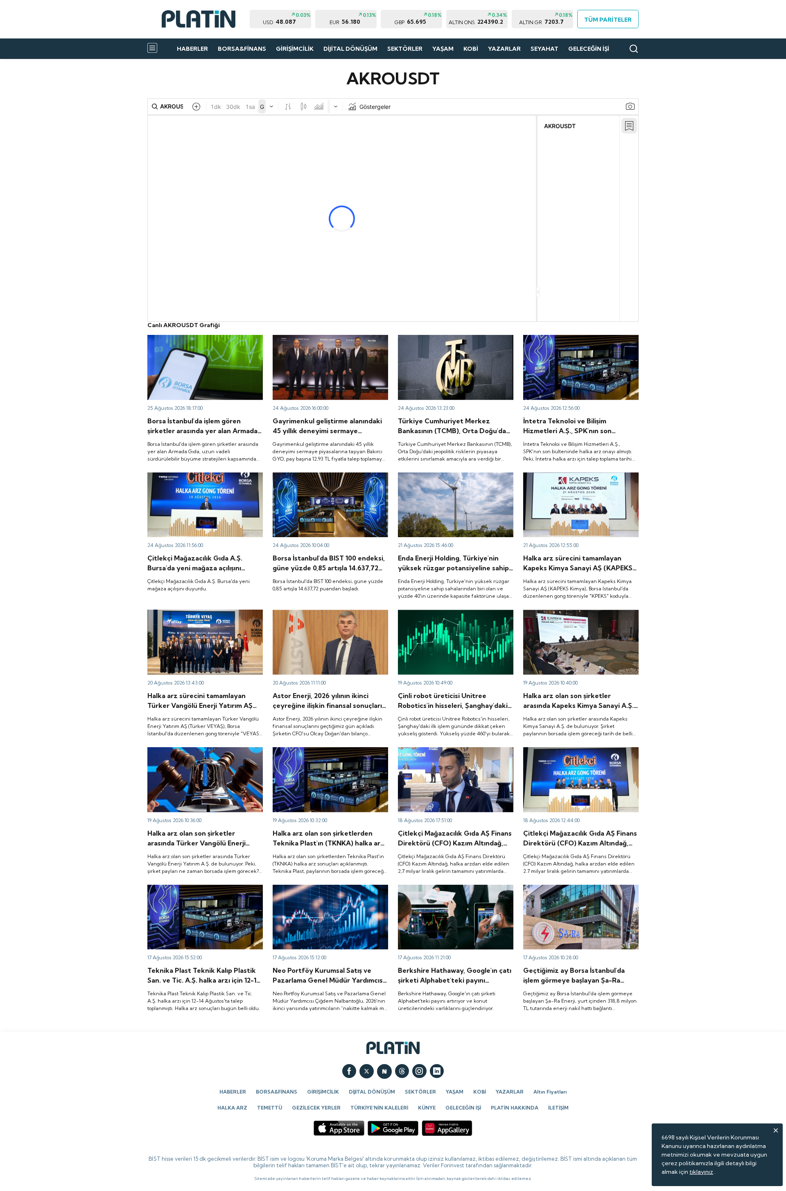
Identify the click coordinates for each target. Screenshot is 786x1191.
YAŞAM (443, 48)
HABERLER (192, 48)
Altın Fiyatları (550, 1092)
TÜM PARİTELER (607, 19)
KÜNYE (427, 1108)
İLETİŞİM (558, 1108)
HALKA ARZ (232, 1108)
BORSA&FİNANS (242, 48)
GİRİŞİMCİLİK (295, 48)
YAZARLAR (504, 48)
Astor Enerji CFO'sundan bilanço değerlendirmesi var (316, 617)
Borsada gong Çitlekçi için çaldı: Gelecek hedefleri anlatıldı (578, 754)
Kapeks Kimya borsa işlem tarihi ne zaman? (580, 613)
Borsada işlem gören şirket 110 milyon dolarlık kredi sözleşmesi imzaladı (197, 342)
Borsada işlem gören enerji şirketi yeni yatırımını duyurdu (448, 479)
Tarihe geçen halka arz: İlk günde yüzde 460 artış (451, 617)
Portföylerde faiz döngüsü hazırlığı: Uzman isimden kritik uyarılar (330, 892)
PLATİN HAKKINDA (514, 1108)
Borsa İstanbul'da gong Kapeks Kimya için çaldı (578, 479)
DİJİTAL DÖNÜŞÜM (350, 48)
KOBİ (470, 48)
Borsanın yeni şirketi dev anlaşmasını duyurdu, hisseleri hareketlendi (571, 892)
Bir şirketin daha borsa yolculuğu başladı (200, 613)
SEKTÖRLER (404, 48)
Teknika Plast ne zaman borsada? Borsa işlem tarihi (326, 754)
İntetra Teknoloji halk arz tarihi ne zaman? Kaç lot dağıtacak (579, 342)
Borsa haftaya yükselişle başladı (315, 476)
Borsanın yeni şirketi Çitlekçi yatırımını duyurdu (197, 479)
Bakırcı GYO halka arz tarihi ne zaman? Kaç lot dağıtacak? (330, 342)
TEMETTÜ (269, 1108)
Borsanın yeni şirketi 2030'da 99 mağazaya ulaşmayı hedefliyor (455, 754)
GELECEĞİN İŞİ (588, 48)
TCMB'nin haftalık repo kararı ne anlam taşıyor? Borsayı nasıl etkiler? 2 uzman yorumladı (450, 346)
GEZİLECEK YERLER (316, 1108)
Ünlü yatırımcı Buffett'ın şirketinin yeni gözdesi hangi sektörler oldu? (448, 892)
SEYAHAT (544, 48)
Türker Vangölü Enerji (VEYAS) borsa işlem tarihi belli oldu (203, 754)
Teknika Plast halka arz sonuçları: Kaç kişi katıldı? (201, 892)
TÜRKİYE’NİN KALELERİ (379, 1108)
